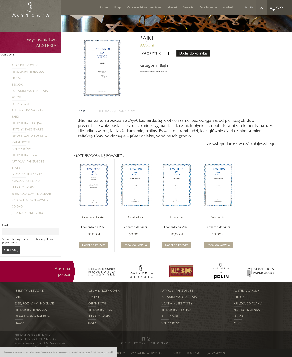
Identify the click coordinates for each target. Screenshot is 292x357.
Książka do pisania (26, 181)
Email (5, 225)
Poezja (17, 97)
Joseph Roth (21, 142)
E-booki (172, 7)
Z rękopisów (21, 149)
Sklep (117, 7)
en (251, 7)
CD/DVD (17, 206)
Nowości (188, 7)
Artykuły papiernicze (28, 161)
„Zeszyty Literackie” (27, 174)
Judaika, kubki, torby (27, 213)
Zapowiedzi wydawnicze (144, 7)
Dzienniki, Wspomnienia (30, 91)
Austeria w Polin (25, 65)
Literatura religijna (27, 123)
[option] (102, 271)
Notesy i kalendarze (27, 129)
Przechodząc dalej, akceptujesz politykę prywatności (28, 240)
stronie (108, 352)
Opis (82, 111)
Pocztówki (20, 104)
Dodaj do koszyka (193, 53)
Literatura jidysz (25, 155)
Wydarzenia (208, 7)
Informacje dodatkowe (117, 111)
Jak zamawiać (216, 353)
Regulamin (194, 353)
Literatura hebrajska (28, 71)
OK (112, 352)
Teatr (16, 168)
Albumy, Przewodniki (28, 110)
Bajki (15, 116)
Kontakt (228, 7)
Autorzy (119, 353)
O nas (104, 7)
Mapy (238, 323)
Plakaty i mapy (23, 187)
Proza (16, 78)
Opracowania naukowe (30, 136)
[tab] (82, 111)
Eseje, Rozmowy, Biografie (31, 193)
